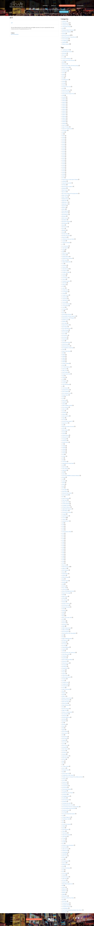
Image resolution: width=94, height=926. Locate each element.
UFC (63, 843)
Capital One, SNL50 (66, 242)
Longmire (64, 519)
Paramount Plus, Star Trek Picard (68, 652)
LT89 (63, 557)
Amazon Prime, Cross (66, 86)
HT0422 (63, 449)
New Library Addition (66, 31)
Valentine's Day (65, 864)
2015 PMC (64, 53)
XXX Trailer (64, 901)
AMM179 (64, 118)
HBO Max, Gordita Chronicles (68, 426)
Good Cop (64, 400)
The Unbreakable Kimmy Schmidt (68, 808)
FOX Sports (64, 380)
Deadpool (64, 321)
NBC (63, 615)
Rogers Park (64, 710)
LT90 (63, 559)
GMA (63, 396)
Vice (63, 871)
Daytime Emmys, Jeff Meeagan (68, 317)
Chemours (64, 267)
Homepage (64, 438)
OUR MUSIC (12, 917)
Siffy (63, 727)
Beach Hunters (65, 190)
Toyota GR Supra (65, 829)
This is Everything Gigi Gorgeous (68, 813)
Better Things (64, 197)
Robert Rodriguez (65, 705)
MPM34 (63, 598)
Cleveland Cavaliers (66, 281)
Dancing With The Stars (66, 314)
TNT (63, 822)
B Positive (64, 184)
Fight (63, 375)
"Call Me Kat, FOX (65, 49)
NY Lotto (64, 645)
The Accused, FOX (65, 773)
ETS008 (63, 359)
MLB (63, 584)
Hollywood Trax (65, 437)
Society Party (64, 736)
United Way (64, 854)
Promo (63, 687)
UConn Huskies (65, 38)
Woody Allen (64, 896)
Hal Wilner (64, 412)
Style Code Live (65, 748)
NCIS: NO (64, 622)
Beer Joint (64, 191)
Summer (63, 750)
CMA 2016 (64, 282)
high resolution (65, 430)
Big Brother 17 (65, 202)
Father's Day (64, 370)
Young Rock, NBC (65, 904)
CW (63, 310)
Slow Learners (65, 733)
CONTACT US (13, 919)
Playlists (63, 33)
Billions (63, 209)
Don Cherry (64, 337)
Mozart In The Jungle (66, 593)
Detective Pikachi (65, 324)
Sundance (64, 754)
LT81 (63, 543)
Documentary (65, 335)
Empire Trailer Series (66, 351)
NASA (63, 608)
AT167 (63, 176)
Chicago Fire (64, 270)
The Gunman (64, 787)
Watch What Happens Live (67, 883)
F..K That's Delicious (66, 366)
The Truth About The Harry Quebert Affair (70, 806)
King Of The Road (65, 498)
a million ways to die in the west (68, 60)
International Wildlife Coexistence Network (70, 475)
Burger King (64, 237)
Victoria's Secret (65, 876)
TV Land (63, 838)
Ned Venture (64, 624)
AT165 (63, 172)
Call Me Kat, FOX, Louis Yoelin (68, 239)
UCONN (63, 841)
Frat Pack (64, 382)
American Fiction (65, 91)
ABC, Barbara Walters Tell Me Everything (70, 65)
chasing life (64, 265)
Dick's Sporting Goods (66, 328)
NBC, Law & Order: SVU (67, 617)
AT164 (63, 170)
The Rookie (64, 801)
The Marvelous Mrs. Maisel (67, 792)
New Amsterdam (65, 631)
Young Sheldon (65, 908)
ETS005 (63, 354)
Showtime (64, 724)
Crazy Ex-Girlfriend (66, 303)
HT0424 (63, 451)
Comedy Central (65, 295)
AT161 (63, 165)
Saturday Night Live (66, 717)
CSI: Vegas (64, 309)
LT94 (63, 561)
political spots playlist (66, 677)
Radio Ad (64, 696)
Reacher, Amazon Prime (67, 698)
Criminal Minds (65, 305)
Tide (63, 815)
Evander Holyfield (65, 363)
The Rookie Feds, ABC (66, 803)
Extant (63, 365)
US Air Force (64, 855)
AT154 (63, 153)
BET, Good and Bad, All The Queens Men (70, 193)
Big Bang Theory (65, 198)
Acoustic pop (64, 70)
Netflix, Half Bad (65, 629)
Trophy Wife (64, 836)
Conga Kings (64, 298)
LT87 (63, 554)
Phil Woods (64, 666)
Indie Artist (64, 466)
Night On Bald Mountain (67, 638)
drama (63, 340)
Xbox (63, 899)
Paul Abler (64, 657)
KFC (63, 496)
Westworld (64, 889)
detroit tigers (64, 326)
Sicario (63, 726)
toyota (63, 827)
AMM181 (64, 121)
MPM (63, 594)
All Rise (63, 81)
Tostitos (63, 825)
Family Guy (64, 368)
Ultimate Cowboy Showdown (68, 845)
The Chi (63, 780)
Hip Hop (63, 431)
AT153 (63, 151)
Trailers (63, 831)
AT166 (63, 174)
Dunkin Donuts (65, 344)
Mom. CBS (64, 587)
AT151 (63, 148)
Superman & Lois (65, 755)
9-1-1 (63, 56)
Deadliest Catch (65, 319)
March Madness (65, 570)
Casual (63, 249)
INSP (63, 472)
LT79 (63, 540)
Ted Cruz (64, 768)
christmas (64, 274)
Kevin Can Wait (65, 494)
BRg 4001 (64, 230)
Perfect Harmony (65, 663)
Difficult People (65, 330)
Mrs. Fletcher (64, 600)
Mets (63, 578)
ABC (63, 62)
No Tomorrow (65, 640)
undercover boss (65, 848)
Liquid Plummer (65, 515)
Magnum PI (64, 568)
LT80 (63, 542)
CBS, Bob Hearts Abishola (67, 258)
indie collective (65, 468)
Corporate (64, 302)
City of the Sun (65, 277)
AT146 (63, 142)
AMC (63, 88)
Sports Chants (65, 745)
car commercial (65, 246)
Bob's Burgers (65, 223)
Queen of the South (66, 689)
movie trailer (64, 589)
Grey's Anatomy (65, 407)
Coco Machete (65, 291)
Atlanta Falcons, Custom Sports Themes (70, 179)
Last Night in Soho (65, 505)
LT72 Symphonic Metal (66, 531)
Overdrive (64, 649)
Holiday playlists (65, 435)
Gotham (63, 403)
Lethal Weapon (65, 510)
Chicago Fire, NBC (65, 272)
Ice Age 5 (64, 456)
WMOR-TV (64, 890)
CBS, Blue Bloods (65, 256)
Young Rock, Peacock (66, 906)
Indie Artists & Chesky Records (67, 5)
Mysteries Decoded (66, 607)
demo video (64, 323)
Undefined (64, 42)
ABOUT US (29, 917)
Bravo (63, 228)
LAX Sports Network (66, 507)
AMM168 (64, 100)
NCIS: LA (64, 621)
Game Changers (65, 391)
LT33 (63, 528)
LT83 (63, 547)
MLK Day (64, 585)
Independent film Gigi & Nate (68, 463)
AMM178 (64, 116)
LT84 (63, 549)
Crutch (63, 307)
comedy (63, 293)
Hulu (63, 454)
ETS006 (63, 356)
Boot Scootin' (64, 226)
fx (62, 386)
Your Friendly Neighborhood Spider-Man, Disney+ (72, 910)
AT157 (63, 158)
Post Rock (64, 678)
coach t (63, 288)
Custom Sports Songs (66, 26)
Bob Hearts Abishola (66, 221)
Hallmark (64, 414)
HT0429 (63, 452)
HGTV (63, 428)
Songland (64, 740)
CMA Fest (64, 284)
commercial (64, 296)
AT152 (63, 149)
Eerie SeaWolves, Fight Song (67, 347)
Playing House (65, 668)
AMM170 (64, 102)
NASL (63, 612)
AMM (63, 95)
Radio (63, 694)
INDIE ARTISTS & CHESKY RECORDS (34, 919)
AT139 (63, 140)
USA (63, 859)
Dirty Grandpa (65, 331)
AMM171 (64, 104)
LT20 (63, 524)
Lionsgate (64, 514)
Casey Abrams (65, 247)
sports (63, 743)
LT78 (63, 538)
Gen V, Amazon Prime (66, 393)
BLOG (28, 921)
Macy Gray (64, 564)
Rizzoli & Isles (64, 703)
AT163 (63, 169)
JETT (63, 487)
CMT (63, 286)
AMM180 (64, 119)
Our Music (45, 5)
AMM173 (64, 107)
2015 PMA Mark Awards (67, 51)
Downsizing (64, 338)
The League (64, 790)
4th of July (64, 55)
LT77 (63, 536)
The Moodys (64, 794)
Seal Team (64, 719)
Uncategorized (65, 40)
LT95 (63, 563)
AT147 (63, 144)
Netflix (63, 626)
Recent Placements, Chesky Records (69, 37)
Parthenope (64, 656)
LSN (63, 522)
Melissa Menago (65, 577)
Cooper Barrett (65, 300)
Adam (63, 74)
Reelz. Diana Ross (65, 701)
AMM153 (64, 98)
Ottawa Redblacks (65, 647)
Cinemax (64, 275)
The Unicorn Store (65, 810)
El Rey (63, 349)
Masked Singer (65, 573)
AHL (63, 77)
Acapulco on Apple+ (66, 69)
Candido (63, 240)
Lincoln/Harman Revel (66, 512)
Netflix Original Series (66, 628)
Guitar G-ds (64, 409)
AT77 (63, 177)
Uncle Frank (64, 847)
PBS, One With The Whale (67, 659)
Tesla (63, 771)
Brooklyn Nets (65, 233)
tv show (63, 840)
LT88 (63, 556)
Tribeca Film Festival (66, 834)
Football (63, 377)
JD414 (63, 484)
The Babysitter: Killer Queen (67, 775)
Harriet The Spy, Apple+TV (67, 421)
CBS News (64, 254)
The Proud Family (65, 799)
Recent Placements (14, 34)
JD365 (63, 482)
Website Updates (65, 44)
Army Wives (64, 130)
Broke (63, 232)
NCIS (63, 619)
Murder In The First (66, 603)
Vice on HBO (64, 873)
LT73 (63, 533)
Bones (63, 225)
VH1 (63, 869)
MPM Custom (65, 596)
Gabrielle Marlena (65, 389)
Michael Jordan (65, 580)
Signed (63, 729)
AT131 (63, 139)
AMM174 (64, 109)
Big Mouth (64, 205)
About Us (53, 5)
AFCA (63, 76)
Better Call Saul (65, 195)
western (63, 887)
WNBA (63, 894)
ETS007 (63, 358)
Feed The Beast (65, 372)
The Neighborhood (66, 796)
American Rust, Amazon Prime (68, 93)
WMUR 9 (64, 892)
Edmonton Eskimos (66, 345)
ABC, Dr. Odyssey (65, 67)
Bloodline (64, 216)
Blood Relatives (65, 214)
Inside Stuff (64, 470)
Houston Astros (65, 442)
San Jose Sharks (65, 713)
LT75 (63, 535)
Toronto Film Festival (66, 824)
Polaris (63, 671)
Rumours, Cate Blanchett (67, 712)
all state (63, 83)
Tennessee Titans (65, 769)
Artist (63, 132)
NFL (63, 635)
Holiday (63, 433)
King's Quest (64, 500)
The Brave (64, 778)
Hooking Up (64, 440)
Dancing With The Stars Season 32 (69, 316)
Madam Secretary (65, 566)
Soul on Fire (64, 741)
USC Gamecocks (65, 861)
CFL (63, 263)
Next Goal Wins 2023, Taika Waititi (69, 633)
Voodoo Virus (65, 882)
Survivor (63, 759)
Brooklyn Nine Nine (66, 235)
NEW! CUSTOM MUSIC (15, 921)
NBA (63, 614)
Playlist (63, 670)
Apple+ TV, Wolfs (65, 126)
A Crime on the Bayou (66, 58)
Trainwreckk (64, 832)
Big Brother (64, 200)
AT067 (63, 135)
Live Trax (64, 517)
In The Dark (64, 461)
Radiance (64, 692)
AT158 (63, 160)
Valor (63, 866)
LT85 (63, 550)
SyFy (63, 762)
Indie (63, 28)
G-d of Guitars (65, 387)
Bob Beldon (64, 219)
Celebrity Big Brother (66, 261)
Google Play (64, 402)
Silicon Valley (64, 731)
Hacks (63, 410)
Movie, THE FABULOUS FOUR (68, 591)
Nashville (64, 610)
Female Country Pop (66, 373)
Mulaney (64, 601)
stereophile (64, 747)
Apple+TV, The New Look (67, 128)
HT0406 (63, 447)
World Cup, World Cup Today (68, 897)
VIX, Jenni (64, 880)
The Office (64, 797)
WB (63, 885)
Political (63, 673)
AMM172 (64, 105)
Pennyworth (64, 661)
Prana (63, 680)
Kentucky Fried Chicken (67, 493)
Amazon (63, 84)
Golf (63, 398)
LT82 (63, 545)
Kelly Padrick (64, 491)
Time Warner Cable (66, 818)
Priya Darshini (65, 685)
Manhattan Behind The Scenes (68, 30)
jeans (63, 486)
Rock (63, 706)
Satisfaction (64, 715)
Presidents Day (65, 684)
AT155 (63, 155)
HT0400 (63, 445)
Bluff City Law (65, 218)
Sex (62, 722)
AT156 (63, 156)
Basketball (64, 188)
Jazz (63, 479)
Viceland (64, 875)
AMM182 (64, 123)
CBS (63, 251)
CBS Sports (64, 21)
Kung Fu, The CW (65, 501)
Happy (63, 417)
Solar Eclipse (64, 738)
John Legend (64, 489)
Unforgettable (65, 852)
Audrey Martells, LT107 (66, 183)
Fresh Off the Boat (65, 384)
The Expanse (64, 783)
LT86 (63, 552)
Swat (63, 761)
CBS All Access (65, 253)
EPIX (63, 352)
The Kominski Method (66, 789)
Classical (64, 279)
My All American (65, 605)
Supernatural (64, 757)
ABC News (64, 63)
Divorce (63, 333)
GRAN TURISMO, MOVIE (67, 405)
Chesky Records (65, 23)
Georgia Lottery (65, 395)
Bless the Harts (65, 212)
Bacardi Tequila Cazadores (67, 186)
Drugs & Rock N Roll (66, 342)
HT (62, 444)
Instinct (63, 473)
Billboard (64, 207)
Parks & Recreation (66, 654)
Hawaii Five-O (65, 423)
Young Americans (65, 903)
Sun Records (64, 752)
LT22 (63, 526)
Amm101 (64, 97)
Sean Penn (64, 720)
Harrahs (63, 419)
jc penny (63, 480)
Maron (63, 571)
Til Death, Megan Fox (66, 817)
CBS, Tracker (64, 260)
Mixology (64, 582)
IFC (62, 458)
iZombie (63, 477)
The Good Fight (65, 785)
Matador (64, 575)
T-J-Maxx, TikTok (65, 766)
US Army (64, 857)
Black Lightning (65, 211)
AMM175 (64, 111)
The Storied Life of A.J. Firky (67, 804)
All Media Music (65, 79)
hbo (63, 424)
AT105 (63, 137)
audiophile (64, 181)
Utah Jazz (64, 862)
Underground (64, 850)
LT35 (63, 529)
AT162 (63, 167)
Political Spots (65, 675)
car (62, 244)
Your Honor (64, 911)
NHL (63, 636)
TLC (63, 820)
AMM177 (64, 114)
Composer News (65, 24)
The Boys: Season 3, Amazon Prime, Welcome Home (72, 776)
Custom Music (80, 5)
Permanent (64, 664)
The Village (64, 811)
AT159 (63, 162)
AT (62, 133)
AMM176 (64, 112)
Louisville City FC (65, 521)
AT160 (63, 163)
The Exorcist (64, 782)
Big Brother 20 (65, 204)
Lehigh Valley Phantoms (67, 508)
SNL (63, 734)
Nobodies (64, 642)
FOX (63, 379)
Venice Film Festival (66, 868)
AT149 (63, 146)
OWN (63, 650)
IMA (63, 459)
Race (63, 691)
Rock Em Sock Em (65, 708)
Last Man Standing (65, 503)
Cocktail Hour (65, 289)
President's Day (65, 682)
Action (63, 72)
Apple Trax (64, 125)
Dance (63, 312)
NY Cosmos (64, 643)
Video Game (64, 878)
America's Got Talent (66, 90)
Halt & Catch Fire (65, 416)
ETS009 (63, 361)
